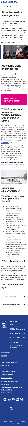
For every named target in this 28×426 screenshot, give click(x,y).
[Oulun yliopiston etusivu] (14, 1)
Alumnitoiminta (8, 7)
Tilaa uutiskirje (6, 359)
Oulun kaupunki (6, 393)
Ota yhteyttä (5, 352)
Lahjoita (12, 421)
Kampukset (5, 384)
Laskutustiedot (6, 365)
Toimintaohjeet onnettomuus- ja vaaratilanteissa (11, 389)
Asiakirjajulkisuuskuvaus (9, 381)
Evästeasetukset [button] (6, 378)
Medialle (4, 356)
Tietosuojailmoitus (7, 375)
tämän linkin (5, 143)
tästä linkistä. (10, 268)
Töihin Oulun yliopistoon (9, 362)
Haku (5, 421)
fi (19, 423)
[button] (24, 422)
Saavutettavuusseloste (8, 371)
